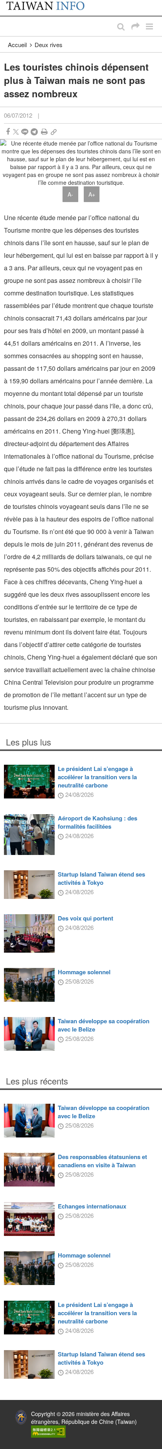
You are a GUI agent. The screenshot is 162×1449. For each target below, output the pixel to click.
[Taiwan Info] (50, 8)
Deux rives (49, 44)
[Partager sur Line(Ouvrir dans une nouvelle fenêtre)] (24, 132)
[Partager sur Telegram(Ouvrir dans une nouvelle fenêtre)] (34, 132)
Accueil (17, 44)
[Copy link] (54, 132)
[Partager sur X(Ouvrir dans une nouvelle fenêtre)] (16, 132)
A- (70, 194)
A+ (91, 194)
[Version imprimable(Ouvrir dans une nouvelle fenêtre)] (44, 132)
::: (8, 4)
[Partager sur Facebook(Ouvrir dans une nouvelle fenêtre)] (8, 132)
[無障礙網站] (48, 1430)
